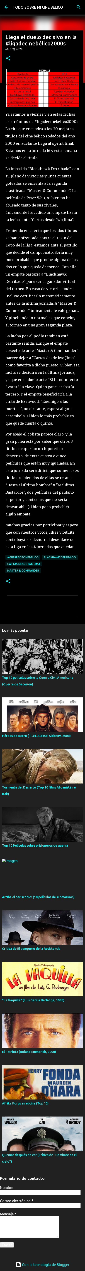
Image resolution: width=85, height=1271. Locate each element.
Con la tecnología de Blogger (45, 1265)
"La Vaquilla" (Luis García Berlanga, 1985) (33, 1000)
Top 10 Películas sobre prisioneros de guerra (35, 845)
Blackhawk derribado (60, 557)
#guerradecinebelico (23, 557)
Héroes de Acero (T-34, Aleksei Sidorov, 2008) (36, 736)
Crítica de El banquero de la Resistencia (31, 948)
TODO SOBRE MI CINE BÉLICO (38, 7)
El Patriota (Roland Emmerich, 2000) (29, 1052)
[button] (8, 58)
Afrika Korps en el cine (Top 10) (25, 1103)
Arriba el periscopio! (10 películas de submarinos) (38, 897)
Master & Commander (23, 570)
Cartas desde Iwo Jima (23, 563)
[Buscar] (78, 7)
